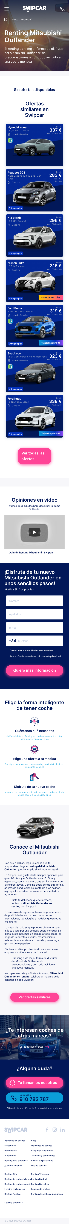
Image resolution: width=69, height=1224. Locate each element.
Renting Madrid (39, 1179)
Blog (33, 1140)
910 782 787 (62, 9)
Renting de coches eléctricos (16, 1184)
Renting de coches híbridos (16, 1179)
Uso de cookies (39, 1165)
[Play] (34, 532)
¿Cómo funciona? (13, 1165)
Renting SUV (10, 1174)
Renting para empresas (16, 1160)
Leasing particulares (14, 1189)
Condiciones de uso (27, 656)
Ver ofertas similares (35, 997)
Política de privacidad (50, 656)
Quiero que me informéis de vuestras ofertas (31, 650)
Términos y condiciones (43, 1155)
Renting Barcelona (40, 1184)
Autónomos (10, 1155)
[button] (34, 10)
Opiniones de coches (41, 1145)
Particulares (10, 1150)
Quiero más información (34, 670)
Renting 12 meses (40, 1174)
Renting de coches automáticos (43, 1194)
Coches (14, 19)
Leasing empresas (13, 1202)
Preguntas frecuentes (42, 1150)
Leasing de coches (40, 1189)
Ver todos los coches (14, 1140)
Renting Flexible (12, 1194)
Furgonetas (10, 1145)
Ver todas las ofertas (33, 456)
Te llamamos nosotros (37, 1082)
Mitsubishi (26, 19)
